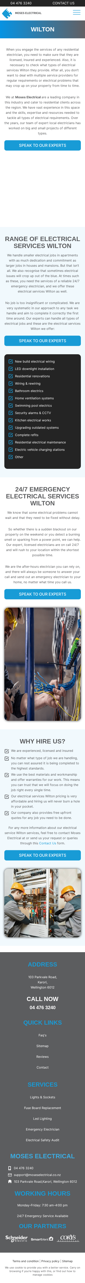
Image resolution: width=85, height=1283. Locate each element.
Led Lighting (42, 1119)
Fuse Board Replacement (42, 1108)
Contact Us (64, 3)
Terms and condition (25, 1261)
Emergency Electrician (42, 1129)
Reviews (42, 1057)
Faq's (42, 1035)
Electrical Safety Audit (42, 1140)
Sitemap (42, 1046)
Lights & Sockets (42, 1097)
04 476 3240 (21, 3)
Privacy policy (50, 1261)
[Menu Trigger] (75, 12)
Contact (43, 1067)
